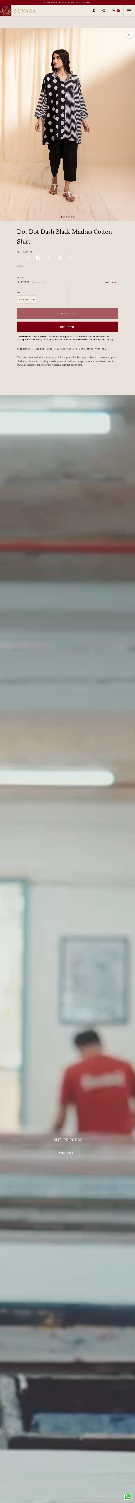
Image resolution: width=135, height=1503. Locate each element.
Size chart (111, 282)
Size (56, 349)
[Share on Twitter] (49, 258)
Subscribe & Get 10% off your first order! (67, 2)
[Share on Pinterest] (60, 258)
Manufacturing (97, 349)
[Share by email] (71, 258)
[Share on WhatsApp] (27, 258)
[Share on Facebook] (38, 258)
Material (39, 349)
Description (24, 349)
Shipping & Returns (73, 349)
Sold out (67, 313)
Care (49, 349)
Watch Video (66, 1153)
